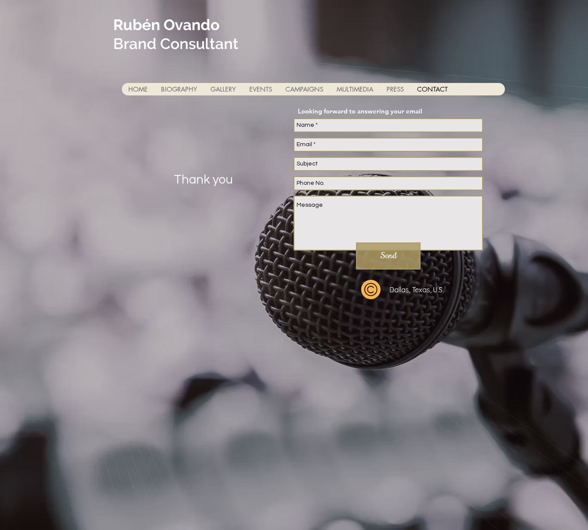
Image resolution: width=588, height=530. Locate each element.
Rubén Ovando (166, 25)
